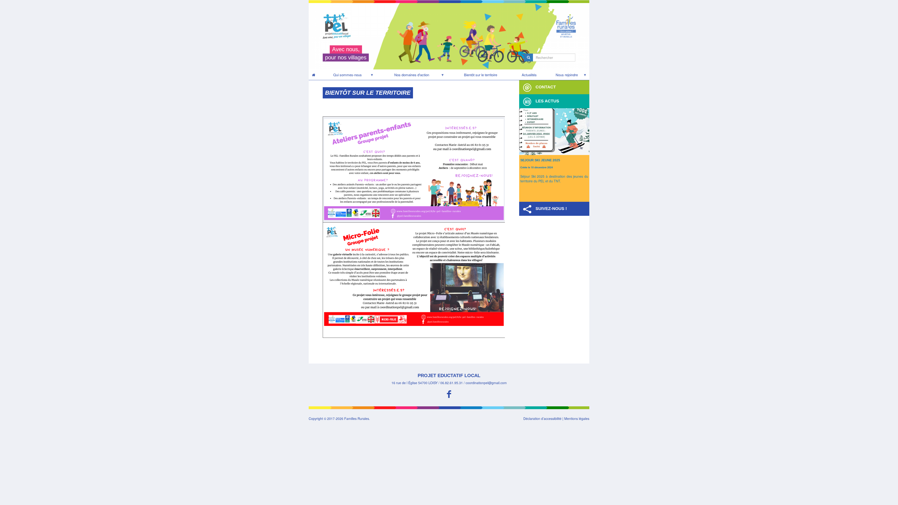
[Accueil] (338, 26)
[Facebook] (449, 393)
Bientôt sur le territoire (480, 74)
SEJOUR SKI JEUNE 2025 (540, 160)
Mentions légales (576, 418)
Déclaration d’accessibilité (542, 418)
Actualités (529, 74)
